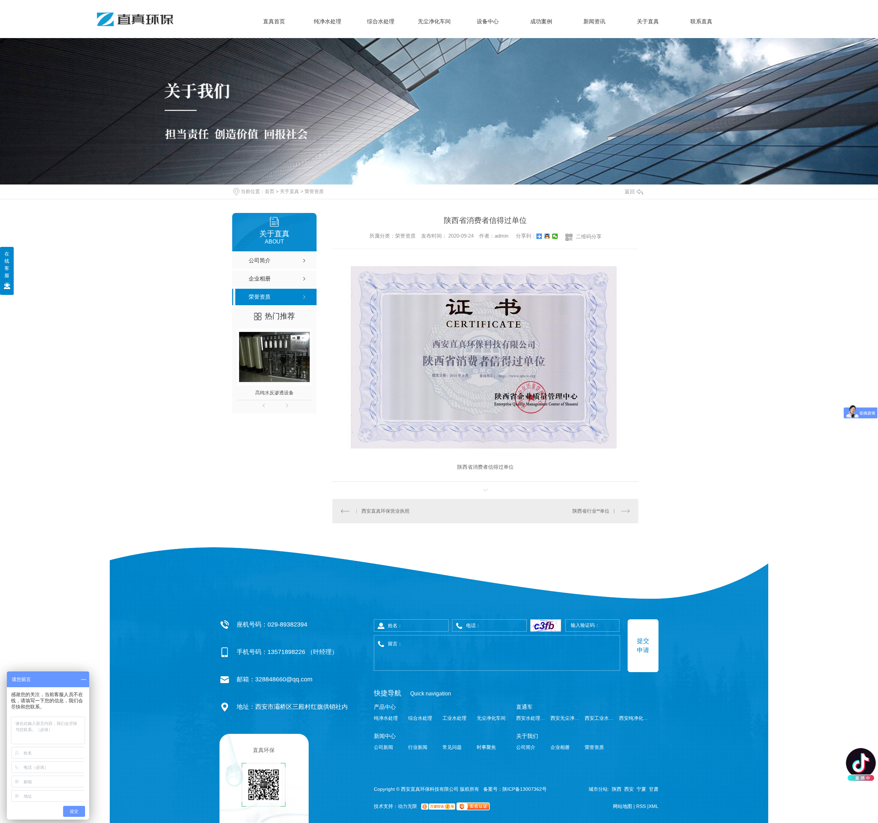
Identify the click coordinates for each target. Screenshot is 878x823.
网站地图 (623, 806)
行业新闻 (417, 747)
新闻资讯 (594, 21)
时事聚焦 (486, 747)
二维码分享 (589, 236)
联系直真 (701, 21)
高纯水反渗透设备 (274, 392)
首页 (269, 191)
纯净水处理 (327, 21)
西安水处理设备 (532, 718)
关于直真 (648, 21)
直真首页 (274, 21)
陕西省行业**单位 (590, 511)
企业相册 (560, 747)
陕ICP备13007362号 (524, 789)
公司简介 (525, 747)
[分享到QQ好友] (547, 236)
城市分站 (598, 789)
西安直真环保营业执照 (385, 511)
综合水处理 (380, 21)
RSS (641, 806)
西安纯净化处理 (635, 718)
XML (653, 806)
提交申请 (643, 645)
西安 (629, 789)
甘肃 (653, 789)
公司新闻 (383, 747)
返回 (630, 191)
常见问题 (452, 747)
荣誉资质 (314, 191)
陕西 (616, 789)
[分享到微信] (555, 236)
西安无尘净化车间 (566, 718)
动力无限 (407, 806)
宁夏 (641, 789)
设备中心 (488, 21)
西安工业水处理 (601, 718)
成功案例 (541, 21)
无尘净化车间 (434, 21)
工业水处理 (454, 718)
